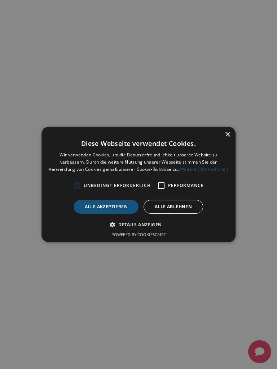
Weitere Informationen (204, 169)
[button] (138, 224)
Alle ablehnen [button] (173, 207)
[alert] (138, 184)
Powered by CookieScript (138, 234)
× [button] (227, 134)
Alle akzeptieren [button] (106, 207)
